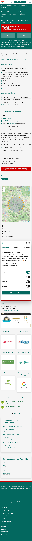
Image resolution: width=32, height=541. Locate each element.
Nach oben (17, 413)
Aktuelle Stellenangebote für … (11, 5)
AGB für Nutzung (6, 508)
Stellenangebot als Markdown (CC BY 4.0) (22, 183)
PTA (5, 465)
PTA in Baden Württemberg (11, 442)
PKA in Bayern (8, 437)
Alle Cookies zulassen (16, 292)
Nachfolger (7, 473)
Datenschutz (5, 510)
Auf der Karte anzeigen (7, 22)
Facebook (4, 526)
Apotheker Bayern (9, 429)
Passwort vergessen (7, 521)
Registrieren (20, 2)
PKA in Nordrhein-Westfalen (12, 440)
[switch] (28, 277)
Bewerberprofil (4, 46)
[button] (30, 2)
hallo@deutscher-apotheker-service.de (11, 310)
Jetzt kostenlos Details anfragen (17, 169)
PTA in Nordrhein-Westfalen (12, 448)
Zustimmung (5, 247)
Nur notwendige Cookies (16, 297)
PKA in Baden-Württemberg (11, 434)
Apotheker (23, 5)
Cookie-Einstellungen (7, 513)
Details (16, 247)
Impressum (5, 505)
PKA (5, 468)
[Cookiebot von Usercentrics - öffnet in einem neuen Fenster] (23, 243)
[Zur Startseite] (1, 5)
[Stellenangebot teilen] (8, 35)
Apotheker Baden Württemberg (13, 426)
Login (11, 2)
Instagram (5, 532)
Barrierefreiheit (6, 516)
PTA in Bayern (8, 445)
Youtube (4, 534)
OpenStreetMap (26, 221)
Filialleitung (7, 471)
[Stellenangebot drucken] (24, 35)
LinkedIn (4, 529)
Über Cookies (26, 247)
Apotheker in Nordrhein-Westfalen (13, 432)
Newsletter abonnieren (8, 524)
